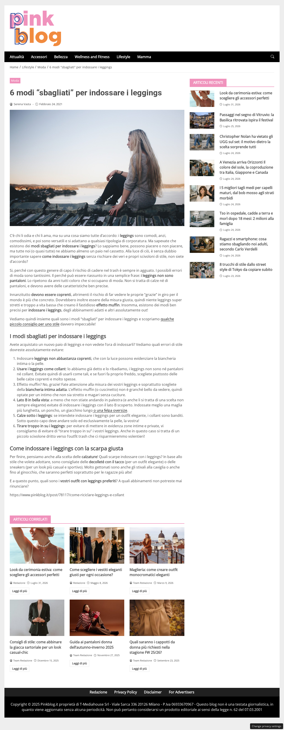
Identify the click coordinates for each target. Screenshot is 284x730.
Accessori (39, 56)
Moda (15, 81)
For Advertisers (181, 692)
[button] (272, 56)
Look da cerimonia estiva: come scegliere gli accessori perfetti (36, 572)
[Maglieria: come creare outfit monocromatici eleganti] (157, 545)
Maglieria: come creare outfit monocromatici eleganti (154, 572)
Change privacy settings (266, 726)
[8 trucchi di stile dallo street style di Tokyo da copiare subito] (202, 270)
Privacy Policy (125, 692)
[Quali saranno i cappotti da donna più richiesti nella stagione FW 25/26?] (157, 618)
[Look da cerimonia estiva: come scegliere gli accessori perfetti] (37, 545)
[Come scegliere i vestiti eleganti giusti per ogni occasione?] (97, 545)
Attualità (17, 56)
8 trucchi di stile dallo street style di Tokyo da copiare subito (246, 267)
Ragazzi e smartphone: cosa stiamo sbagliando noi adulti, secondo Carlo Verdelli (244, 244)
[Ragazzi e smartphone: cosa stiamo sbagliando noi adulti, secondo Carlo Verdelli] (202, 244)
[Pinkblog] (35, 28)
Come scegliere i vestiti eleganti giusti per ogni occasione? (96, 572)
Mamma (144, 56)
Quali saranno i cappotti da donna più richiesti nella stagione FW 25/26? (152, 647)
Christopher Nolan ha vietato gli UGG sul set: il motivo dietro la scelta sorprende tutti (246, 141)
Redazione (98, 692)
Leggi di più (19, 591)
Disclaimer (153, 692)
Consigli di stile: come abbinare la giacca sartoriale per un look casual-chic (36, 647)
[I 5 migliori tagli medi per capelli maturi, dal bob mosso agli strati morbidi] (202, 193)
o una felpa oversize (110, 410)
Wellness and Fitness (92, 56)
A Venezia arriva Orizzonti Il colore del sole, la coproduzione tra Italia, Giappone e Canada (246, 167)
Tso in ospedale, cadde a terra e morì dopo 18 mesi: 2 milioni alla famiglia (247, 218)
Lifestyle (123, 56)
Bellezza (61, 56)
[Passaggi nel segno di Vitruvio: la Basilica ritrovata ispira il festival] (202, 120)
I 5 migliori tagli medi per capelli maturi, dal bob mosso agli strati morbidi (247, 193)
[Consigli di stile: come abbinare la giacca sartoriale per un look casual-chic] (37, 618)
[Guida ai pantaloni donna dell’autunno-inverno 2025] (97, 618)
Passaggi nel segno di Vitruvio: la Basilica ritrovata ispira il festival (247, 117)
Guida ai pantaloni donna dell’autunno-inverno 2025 (92, 644)
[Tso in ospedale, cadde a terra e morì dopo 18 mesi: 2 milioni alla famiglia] (202, 219)
